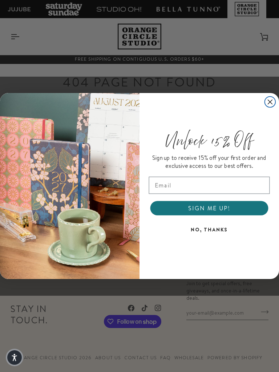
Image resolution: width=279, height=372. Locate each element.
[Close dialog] (270, 102)
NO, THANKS (209, 229)
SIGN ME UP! (209, 208)
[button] (14, 357)
